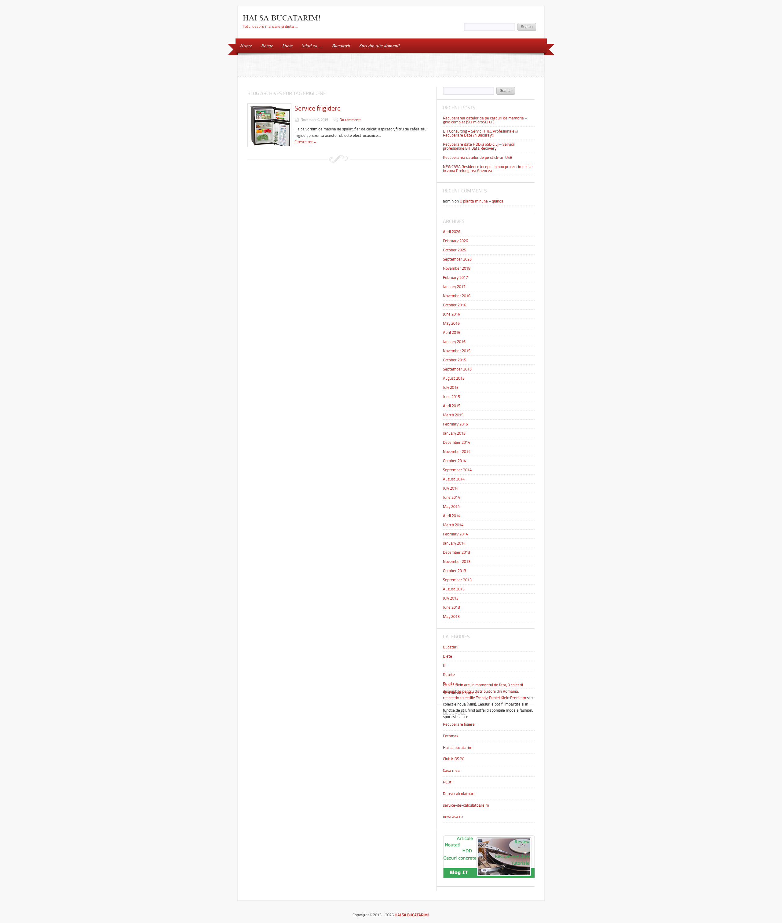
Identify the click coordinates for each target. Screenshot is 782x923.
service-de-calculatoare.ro (466, 805)
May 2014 (451, 506)
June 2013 (451, 607)
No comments (350, 120)
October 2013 (454, 570)
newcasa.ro (453, 816)
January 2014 (454, 543)
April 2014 (451, 515)
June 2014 (451, 497)
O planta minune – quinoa (481, 201)
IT (444, 665)
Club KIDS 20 (453, 759)
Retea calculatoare (459, 793)
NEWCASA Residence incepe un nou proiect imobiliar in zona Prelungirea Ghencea (488, 168)
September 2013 (457, 580)
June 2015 (451, 396)
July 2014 (451, 488)
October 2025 (454, 250)
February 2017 (455, 277)
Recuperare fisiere (459, 724)
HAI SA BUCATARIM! (282, 17)
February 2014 (455, 534)
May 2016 (451, 323)
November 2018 (456, 268)
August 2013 (454, 589)
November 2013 (456, 561)
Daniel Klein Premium (507, 697)
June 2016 (451, 314)
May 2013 (451, 616)
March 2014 (453, 525)
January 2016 (454, 341)
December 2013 (456, 552)
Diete (287, 45)
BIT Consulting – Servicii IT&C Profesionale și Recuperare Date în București (480, 133)
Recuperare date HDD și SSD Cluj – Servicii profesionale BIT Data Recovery (479, 146)
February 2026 (455, 241)
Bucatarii (341, 45)
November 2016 (456, 296)
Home (246, 45)
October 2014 (454, 460)
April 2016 (451, 332)
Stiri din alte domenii (379, 45)
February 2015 (455, 424)
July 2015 (451, 387)
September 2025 (457, 259)
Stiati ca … (312, 45)
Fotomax (450, 736)
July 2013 (451, 598)
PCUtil (448, 782)
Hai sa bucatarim (457, 747)
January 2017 (454, 286)
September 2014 (457, 470)
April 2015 (451, 405)
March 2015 (453, 415)
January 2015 (454, 433)
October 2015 (454, 360)
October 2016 (454, 305)
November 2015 (456, 350)
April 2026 (451, 231)
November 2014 (456, 451)
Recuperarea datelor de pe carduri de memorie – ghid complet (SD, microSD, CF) (485, 120)
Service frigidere (317, 108)
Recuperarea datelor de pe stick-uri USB (477, 157)
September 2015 (457, 369)
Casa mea (451, 770)
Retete (267, 45)
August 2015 (454, 378)
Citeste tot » (305, 142)
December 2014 (456, 442)
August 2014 (454, 479)
